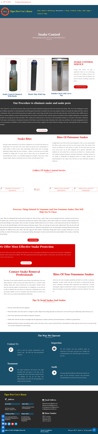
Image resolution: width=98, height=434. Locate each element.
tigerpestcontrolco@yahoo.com (50, 403)
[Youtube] (12, 423)
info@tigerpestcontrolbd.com (49, 409)
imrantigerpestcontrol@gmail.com (50, 407)
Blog (45, 13)
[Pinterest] (3, 430)
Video (84, 10)
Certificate (73, 10)
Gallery (79, 10)
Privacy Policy (45, 431)
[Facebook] (5, 423)
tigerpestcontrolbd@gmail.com (49, 405)
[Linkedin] (16, 423)
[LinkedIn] (3, 420)
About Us (44, 10)
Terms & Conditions (46, 430)
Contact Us (40, 13)
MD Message (51, 10)
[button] (60, 10)
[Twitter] (9, 423)
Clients (67, 10)
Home (39, 10)
